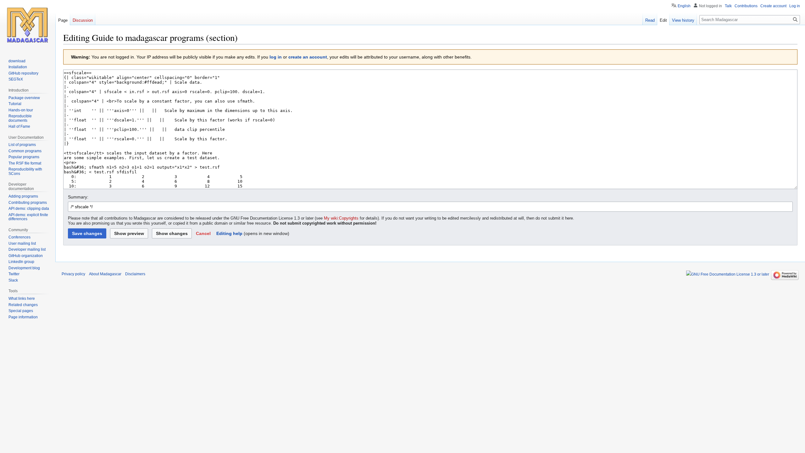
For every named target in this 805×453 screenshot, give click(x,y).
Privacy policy (73, 274)
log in (275, 56)
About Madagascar (105, 274)
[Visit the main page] (28, 25)
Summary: (78, 196)
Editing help (229, 233)
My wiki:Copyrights (341, 218)
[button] (203, 233)
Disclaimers (135, 274)
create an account (307, 56)
